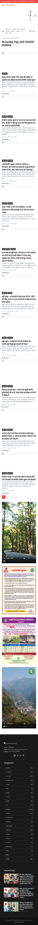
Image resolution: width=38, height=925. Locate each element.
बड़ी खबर (7, 31)
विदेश (6, 33)
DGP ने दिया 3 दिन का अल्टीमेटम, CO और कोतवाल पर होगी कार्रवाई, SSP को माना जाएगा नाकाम (18, 210)
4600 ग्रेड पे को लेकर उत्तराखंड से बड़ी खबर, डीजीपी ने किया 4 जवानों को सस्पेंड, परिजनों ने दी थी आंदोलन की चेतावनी (19, 436)
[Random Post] (30, 31)
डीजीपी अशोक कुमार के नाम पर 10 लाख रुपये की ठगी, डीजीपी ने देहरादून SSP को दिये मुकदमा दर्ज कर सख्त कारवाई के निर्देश (19, 123)
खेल (18, 29)
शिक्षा (10, 33)
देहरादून (4, 116)
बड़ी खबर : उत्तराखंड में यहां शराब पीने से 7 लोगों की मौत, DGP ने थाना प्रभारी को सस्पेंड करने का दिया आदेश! (19, 299)
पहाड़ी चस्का (23, 29)
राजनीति (18, 31)
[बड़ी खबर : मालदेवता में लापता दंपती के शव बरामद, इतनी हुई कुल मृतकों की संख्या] (19, 326)
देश (22, 31)
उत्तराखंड (7, 29)
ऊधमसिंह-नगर (6, 249)
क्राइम (13, 29)
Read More (5, 93)
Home (3, 38)
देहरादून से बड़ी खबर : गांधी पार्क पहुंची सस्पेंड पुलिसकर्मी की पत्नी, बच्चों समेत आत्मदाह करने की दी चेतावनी (19, 392)
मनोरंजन (13, 31)
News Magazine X (19, 922)
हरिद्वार (10, 293)
